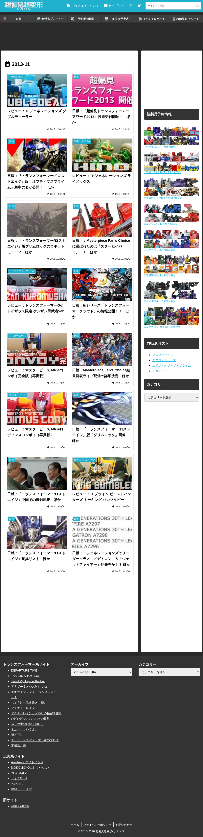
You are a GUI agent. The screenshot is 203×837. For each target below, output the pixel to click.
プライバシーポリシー (97, 824)
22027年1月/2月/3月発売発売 (160, 146)
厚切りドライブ (21, 789)
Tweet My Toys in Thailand (28, 681)
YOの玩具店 (19, 773)
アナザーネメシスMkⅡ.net (29, 686)
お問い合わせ (124, 824)
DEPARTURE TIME (24, 670)
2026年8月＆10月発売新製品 (159, 301)
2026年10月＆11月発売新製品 (160, 224)
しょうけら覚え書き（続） (29, 702)
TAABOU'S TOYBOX (25, 675)
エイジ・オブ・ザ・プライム (171, 365)
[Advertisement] (101, 37)
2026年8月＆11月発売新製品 (159, 249)
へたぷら (17, 783)
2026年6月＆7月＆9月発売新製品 (162, 326)
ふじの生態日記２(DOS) (27, 724)
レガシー (158, 371)
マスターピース (162, 354)
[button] (197, 5)
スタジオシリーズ (164, 360)
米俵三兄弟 (18, 745)
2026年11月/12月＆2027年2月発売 (163, 198)
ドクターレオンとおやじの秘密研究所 (36, 713)
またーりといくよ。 (24, 729)
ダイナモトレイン (23, 708)
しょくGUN (19, 778)
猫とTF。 (17, 734)
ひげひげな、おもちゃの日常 (30, 718)
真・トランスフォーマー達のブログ (35, 740)
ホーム (75, 824)
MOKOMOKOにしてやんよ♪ (30, 767)
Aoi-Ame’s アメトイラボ (27, 762)
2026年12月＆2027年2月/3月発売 (162, 172)
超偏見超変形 (20, 806)
